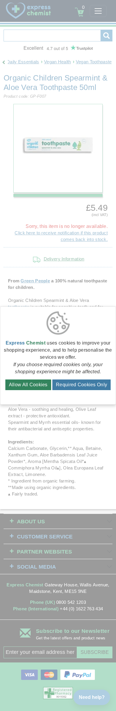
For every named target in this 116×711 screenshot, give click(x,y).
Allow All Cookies (28, 384)
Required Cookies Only (81, 384)
